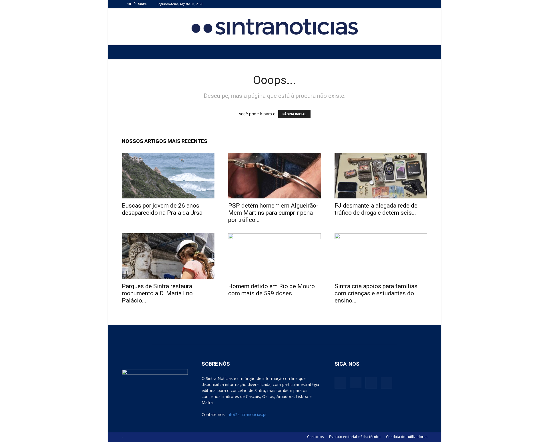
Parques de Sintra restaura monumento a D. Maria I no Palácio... (157, 293)
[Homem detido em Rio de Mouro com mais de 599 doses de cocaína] (274, 256)
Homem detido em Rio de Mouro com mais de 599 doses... (271, 290)
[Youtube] (423, 4)
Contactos (315, 436)
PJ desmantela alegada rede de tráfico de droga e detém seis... (376, 209)
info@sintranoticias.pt (247, 414)
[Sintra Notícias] (275, 27)
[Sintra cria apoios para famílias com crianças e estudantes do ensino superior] (381, 256)
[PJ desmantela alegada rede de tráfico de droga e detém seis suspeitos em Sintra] (381, 175)
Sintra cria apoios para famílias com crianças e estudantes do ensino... (376, 293)
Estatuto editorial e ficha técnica (355, 436)
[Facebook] (394, 4)
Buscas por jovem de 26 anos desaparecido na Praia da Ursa (162, 209)
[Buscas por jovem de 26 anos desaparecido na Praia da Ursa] (168, 175)
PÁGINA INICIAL (294, 114)
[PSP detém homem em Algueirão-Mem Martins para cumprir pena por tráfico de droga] (274, 175)
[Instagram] (404, 4)
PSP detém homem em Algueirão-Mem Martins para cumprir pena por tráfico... (273, 212)
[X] (413, 4)
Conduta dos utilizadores (406, 436)
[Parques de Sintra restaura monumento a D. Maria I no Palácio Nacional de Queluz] (168, 256)
